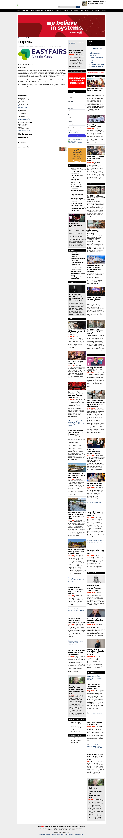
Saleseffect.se (64, 834)
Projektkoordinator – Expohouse (95, 61)
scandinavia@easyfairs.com (25, 130)
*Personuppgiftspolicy (73, 132)
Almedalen (90, 690)
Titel (69, 114)
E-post (69, 95)
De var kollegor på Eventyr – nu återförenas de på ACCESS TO (95, 158)
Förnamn (70, 101)
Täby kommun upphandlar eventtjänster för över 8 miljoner (77, 264)
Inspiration (59, 10)
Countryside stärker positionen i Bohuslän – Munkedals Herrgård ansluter (77, 620)
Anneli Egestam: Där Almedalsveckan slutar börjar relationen (94, 686)
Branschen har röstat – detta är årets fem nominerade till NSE (95, 552)
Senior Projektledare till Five (97, 66)
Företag (70, 121)
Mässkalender (68, 10)
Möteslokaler (49, 10)
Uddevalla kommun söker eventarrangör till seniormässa (77, 254)
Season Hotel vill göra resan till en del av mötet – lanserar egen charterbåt (77, 475)
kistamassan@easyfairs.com (25, 105)
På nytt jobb (91, 592)
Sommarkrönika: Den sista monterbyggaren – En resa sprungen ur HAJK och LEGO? (95, 757)
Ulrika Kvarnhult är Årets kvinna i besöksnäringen (94, 484)
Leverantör (24, 38)
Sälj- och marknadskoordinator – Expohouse (96, 53)
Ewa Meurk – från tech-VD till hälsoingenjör (76, 51)
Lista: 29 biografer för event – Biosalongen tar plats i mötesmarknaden (76, 652)
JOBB (82, 10)
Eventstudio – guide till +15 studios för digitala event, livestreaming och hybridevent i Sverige (76, 433)
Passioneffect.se (55, 834)
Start (19, 10)
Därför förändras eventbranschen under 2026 (75, 225)
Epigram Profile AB (23, 137)
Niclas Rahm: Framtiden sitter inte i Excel (94, 723)
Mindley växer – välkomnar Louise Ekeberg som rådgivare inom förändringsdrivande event (76, 689)
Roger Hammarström (23, 147)
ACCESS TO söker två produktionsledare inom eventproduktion (96, 48)
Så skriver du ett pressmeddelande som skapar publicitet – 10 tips (78, 180)
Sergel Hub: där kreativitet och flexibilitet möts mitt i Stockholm (95, 514)
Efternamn (70, 108)
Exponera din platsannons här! (96, 72)
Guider (76, 10)
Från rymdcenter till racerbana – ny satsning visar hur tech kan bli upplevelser (75, 590)
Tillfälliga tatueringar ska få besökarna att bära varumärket (76, 333)
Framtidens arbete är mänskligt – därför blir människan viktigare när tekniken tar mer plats (76, 297)
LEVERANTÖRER (89, 10)
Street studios (22, 142)
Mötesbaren (26, 10)
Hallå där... (91, 7)
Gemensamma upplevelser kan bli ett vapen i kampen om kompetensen (95, 90)
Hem (19, 38)
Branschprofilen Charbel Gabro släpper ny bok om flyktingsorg (94, 369)
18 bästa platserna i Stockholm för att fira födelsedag (93, 232)
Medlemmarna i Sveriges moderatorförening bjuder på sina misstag (78, 199)
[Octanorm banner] (61, 36)
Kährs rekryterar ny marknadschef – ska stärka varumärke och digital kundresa (95, 652)
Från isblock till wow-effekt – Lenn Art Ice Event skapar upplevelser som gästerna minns (77, 515)
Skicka (76, 136)
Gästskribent (91, 726)
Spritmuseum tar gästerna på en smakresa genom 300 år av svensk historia (76, 551)
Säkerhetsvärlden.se (44, 834)
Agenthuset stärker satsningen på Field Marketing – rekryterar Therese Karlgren (94, 587)
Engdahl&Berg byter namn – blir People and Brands (95, 126)
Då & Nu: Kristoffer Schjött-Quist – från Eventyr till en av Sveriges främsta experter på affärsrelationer (96, 403)
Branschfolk (91, 373)
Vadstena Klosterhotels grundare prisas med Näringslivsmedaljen (94, 451)
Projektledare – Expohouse (97, 64)
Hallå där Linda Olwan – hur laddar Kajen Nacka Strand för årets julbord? (96, 3)
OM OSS (104, 10)
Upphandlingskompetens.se (76, 834)
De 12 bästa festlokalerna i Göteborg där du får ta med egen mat (95, 331)
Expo (88, 761)
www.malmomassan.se (24, 119)
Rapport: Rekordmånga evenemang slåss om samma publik (94, 299)
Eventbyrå (90, 94)
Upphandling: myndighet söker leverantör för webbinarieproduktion (77, 269)
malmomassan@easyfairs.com (25, 118)
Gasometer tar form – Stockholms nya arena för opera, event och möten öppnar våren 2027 (75, 394)
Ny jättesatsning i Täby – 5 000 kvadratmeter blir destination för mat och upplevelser (95, 268)
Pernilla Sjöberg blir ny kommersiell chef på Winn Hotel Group (95, 620)
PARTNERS (98, 10)
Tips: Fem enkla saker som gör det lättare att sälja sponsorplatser (77, 186)
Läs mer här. (71, 831)
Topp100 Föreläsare (37, 10)
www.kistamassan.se (23, 107)
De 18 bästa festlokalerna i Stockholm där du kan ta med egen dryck (96, 197)
